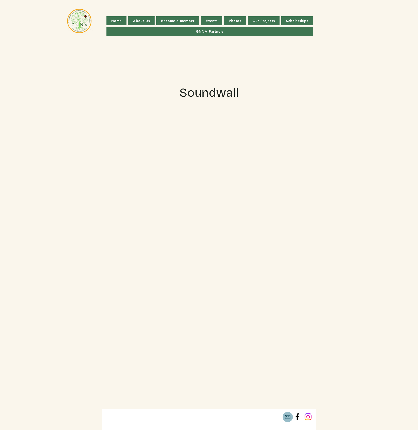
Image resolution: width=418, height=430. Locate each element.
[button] (264, 20)
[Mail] (288, 417)
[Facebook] (297, 416)
